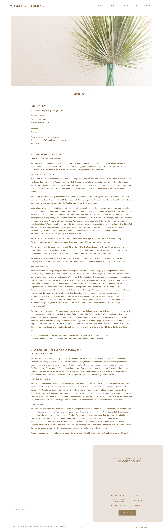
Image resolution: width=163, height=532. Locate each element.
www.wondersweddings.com (49, 137)
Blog (136, 6)
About (111, 6)
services (137, 500)
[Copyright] (82, 527)
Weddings (123, 6)
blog (137, 506)
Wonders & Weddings (39, 116)
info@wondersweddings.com (54, 140)
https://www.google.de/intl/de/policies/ (88, 338)
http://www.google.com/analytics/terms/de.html (50, 338)
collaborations (118, 505)
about (137, 496)
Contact (148, 6)
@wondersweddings (128, 460)
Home (100, 6)
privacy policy (118, 496)
